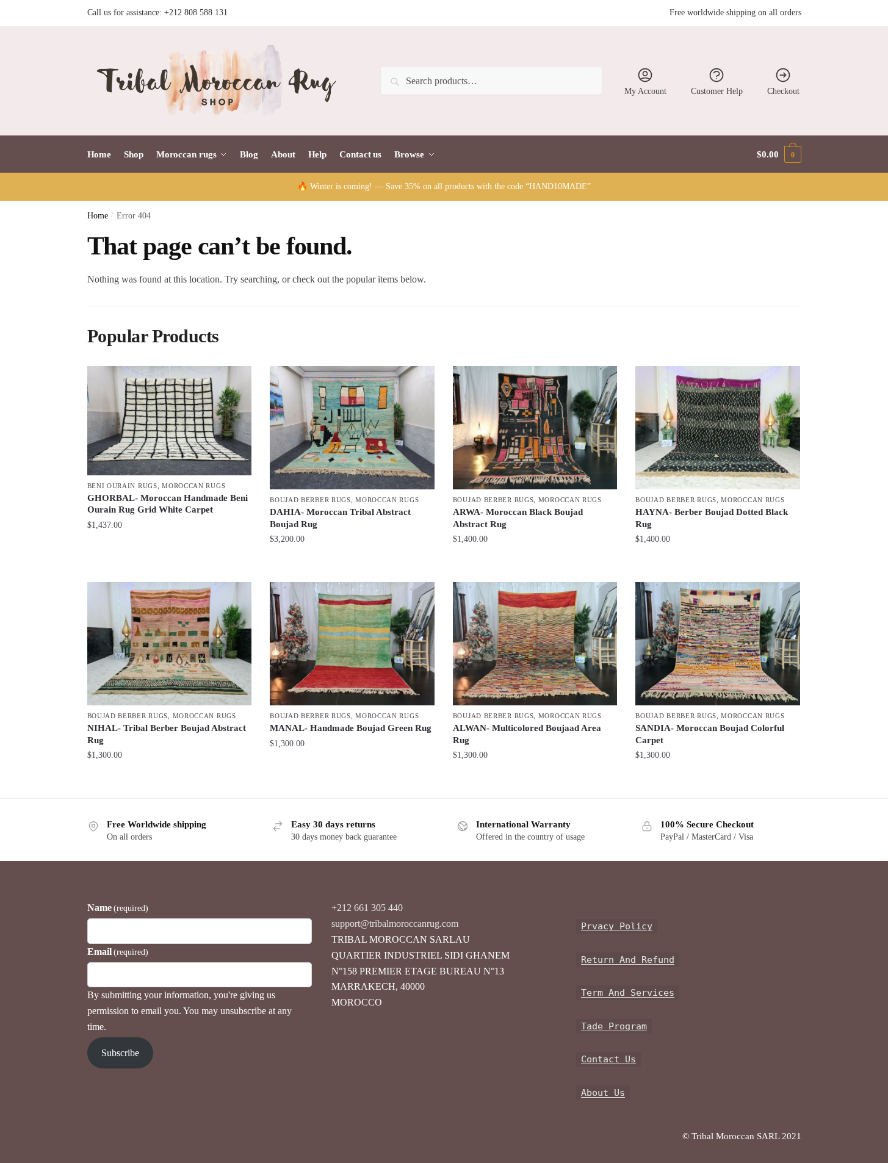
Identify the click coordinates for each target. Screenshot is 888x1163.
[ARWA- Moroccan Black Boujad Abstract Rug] (535, 427)
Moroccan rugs (193, 485)
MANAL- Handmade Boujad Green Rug (350, 728)
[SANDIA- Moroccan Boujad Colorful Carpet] (717, 643)
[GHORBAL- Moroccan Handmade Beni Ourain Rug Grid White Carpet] (169, 420)
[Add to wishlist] (236, 381)
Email (117, 951)
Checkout (783, 91)
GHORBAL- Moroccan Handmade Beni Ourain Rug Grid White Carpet (167, 504)
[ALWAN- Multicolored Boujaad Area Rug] (535, 643)
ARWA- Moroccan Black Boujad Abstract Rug (518, 518)
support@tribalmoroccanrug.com (394, 923)
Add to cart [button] (169, 548)
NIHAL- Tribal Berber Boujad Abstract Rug (166, 734)
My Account (645, 91)
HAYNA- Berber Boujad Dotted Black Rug (711, 518)
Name (117, 907)
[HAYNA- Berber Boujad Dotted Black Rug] (717, 427)
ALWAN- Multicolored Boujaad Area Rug (527, 734)
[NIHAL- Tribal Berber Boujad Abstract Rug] (169, 643)
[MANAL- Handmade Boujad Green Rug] (352, 643)
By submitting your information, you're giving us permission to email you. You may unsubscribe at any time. (189, 1011)
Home (97, 215)
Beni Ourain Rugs (122, 485)
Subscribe (120, 1053)
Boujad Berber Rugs (310, 499)
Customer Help (717, 91)
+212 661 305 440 (367, 907)
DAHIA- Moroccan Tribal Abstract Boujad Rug (340, 518)
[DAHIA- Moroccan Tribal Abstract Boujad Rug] (352, 427)
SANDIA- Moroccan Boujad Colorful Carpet (709, 734)
